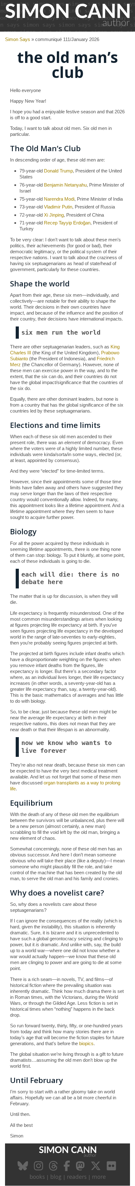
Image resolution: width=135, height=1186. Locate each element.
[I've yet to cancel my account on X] (96, 1168)
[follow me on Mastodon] (81, 1168)
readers (77, 1176)
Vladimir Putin (58, 206)
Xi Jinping (54, 215)
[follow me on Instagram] (39, 1168)
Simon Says (17, 39)
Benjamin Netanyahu (65, 184)
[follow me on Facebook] (67, 1168)
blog (56, 1176)
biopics (86, 1043)
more (99, 1176)
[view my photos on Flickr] (112, 1168)
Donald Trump (58, 170)
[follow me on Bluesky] (24, 1168)
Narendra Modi (59, 199)
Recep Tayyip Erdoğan (67, 222)
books (37, 1176)
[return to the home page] (67, 28)
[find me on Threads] (54, 1168)
